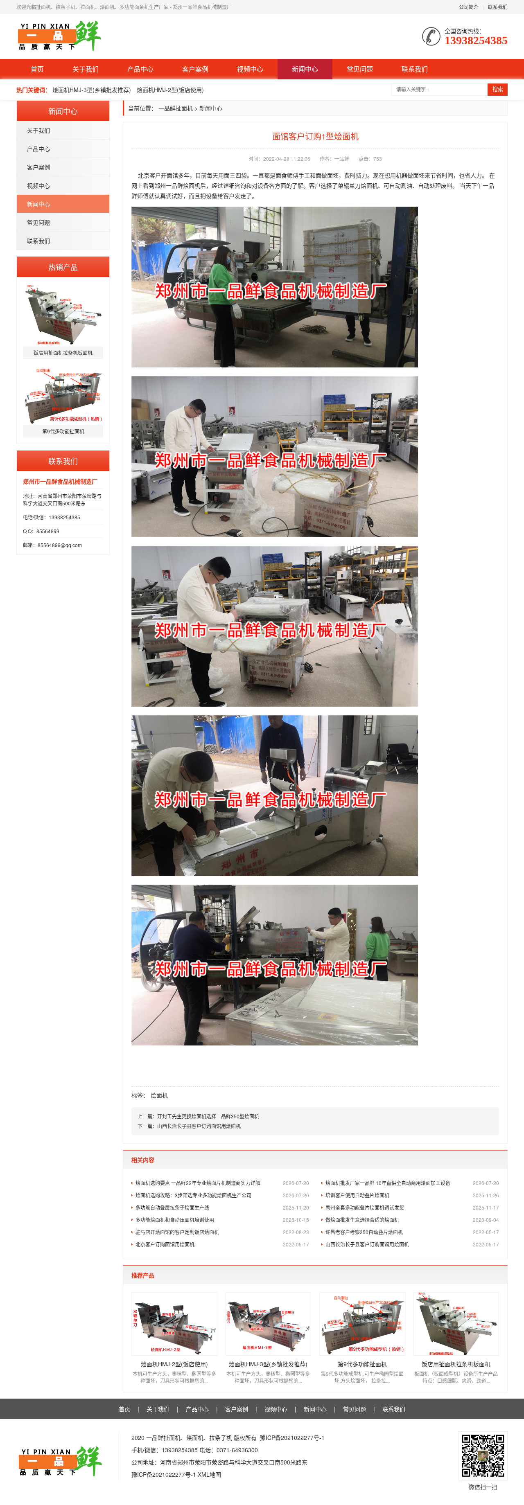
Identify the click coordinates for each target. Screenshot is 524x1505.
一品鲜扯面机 (175, 108)
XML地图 (209, 1474)
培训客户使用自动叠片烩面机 (412, 1195)
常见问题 (360, 69)
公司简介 (469, 6)
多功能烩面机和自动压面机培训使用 (222, 1219)
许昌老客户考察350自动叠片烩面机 (412, 1231)
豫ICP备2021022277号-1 (292, 1437)
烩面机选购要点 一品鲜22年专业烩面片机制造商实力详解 (222, 1182)
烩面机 (159, 1095)
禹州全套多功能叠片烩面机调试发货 (412, 1207)
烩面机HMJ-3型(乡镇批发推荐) (91, 90)
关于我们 (85, 69)
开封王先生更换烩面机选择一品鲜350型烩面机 (208, 1116)
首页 (37, 69)
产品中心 (140, 69)
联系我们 (498, 6)
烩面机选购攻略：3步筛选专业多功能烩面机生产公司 (222, 1195)
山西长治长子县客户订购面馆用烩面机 (199, 1125)
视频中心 (250, 69)
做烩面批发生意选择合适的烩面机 (412, 1219)
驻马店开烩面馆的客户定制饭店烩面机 (222, 1231)
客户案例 (195, 69)
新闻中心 (305, 69)
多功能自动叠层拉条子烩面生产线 (222, 1207)
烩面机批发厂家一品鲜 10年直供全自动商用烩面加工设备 (412, 1182)
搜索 (497, 89)
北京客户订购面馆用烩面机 (222, 1244)
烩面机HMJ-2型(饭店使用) (170, 90)
